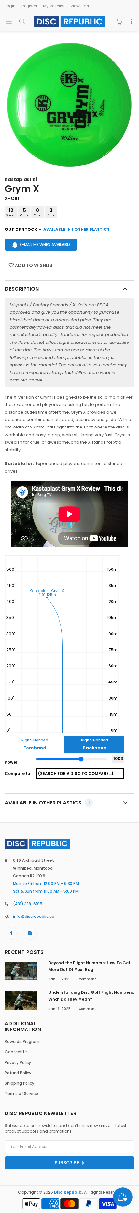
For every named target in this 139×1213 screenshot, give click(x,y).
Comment (86, 979)
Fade (51, 212)
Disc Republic (68, 1192)
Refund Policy (18, 1073)
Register (29, 6)
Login (10, 6)
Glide (24, 212)
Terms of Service (21, 1093)
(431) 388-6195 (27, 904)
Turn (37, 212)
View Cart (79, 6)
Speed (11, 212)
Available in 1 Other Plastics (76, 229)
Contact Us (16, 1052)
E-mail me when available (45, 244)
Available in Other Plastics (47, 802)
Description (22, 289)
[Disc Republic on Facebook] (11, 933)
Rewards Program (22, 1041)
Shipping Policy (19, 1083)
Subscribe (67, 1163)
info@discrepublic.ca (33, 916)
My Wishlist (54, 6)
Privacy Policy (18, 1062)
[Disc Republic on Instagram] (30, 933)
